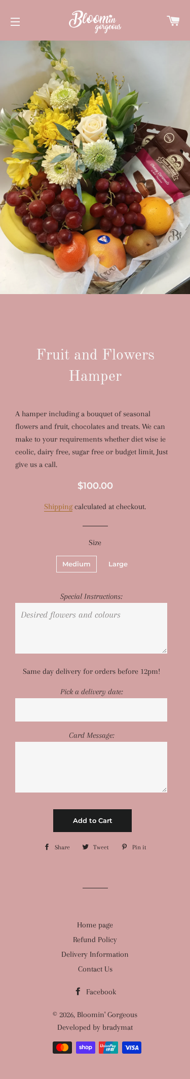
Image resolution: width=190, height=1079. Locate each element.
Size (95, 542)
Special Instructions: (91, 596)
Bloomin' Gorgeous (107, 1014)
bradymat (117, 1027)
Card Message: (91, 735)
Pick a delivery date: (91, 691)
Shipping (58, 506)
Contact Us (95, 969)
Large (118, 564)
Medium (76, 564)
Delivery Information (95, 954)
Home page (95, 924)
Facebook (100, 991)
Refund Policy (95, 939)
